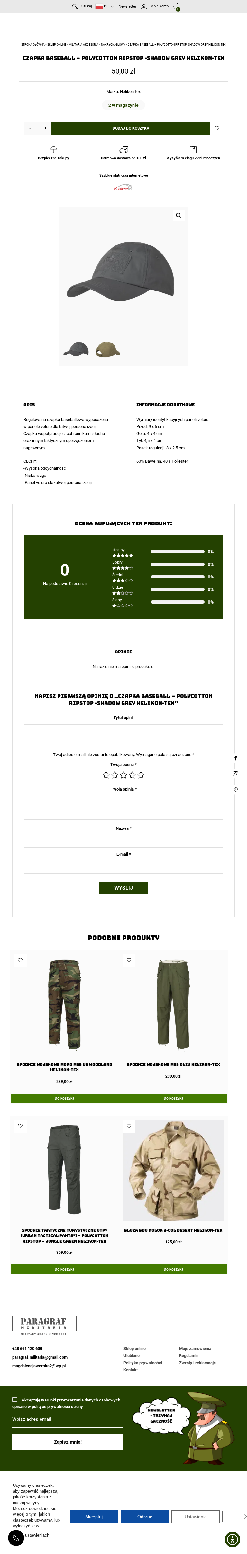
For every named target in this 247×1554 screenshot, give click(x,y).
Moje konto (160, 6)
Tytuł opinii (123, 717)
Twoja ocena (123, 764)
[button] (179, 215)
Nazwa (124, 828)
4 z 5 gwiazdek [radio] (132, 775)
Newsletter (127, 7)
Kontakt (131, 1369)
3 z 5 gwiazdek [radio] (123, 775)
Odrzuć (144, 1516)
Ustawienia (196, 1516)
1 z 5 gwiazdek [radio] (106, 775)
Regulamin (188, 1355)
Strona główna (33, 44)
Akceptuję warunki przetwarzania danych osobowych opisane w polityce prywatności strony (66, 1403)
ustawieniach (37, 1535)
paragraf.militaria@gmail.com (40, 1357)
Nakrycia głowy (113, 44)
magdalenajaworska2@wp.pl (39, 1366)
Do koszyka (64, 1098)
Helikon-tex (130, 91)
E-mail (123, 854)
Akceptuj (94, 1516)
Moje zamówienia (195, 1348)
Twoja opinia (124, 789)
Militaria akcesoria (83, 44)
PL (105, 6)
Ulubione (132, 1355)
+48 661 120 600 (16, 1538)
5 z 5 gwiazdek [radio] (141, 775)
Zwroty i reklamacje (197, 1362)
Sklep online (56, 44)
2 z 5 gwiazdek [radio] (115, 775)
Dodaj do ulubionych (216, 128)
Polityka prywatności (143, 1362)
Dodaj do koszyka (131, 128)
